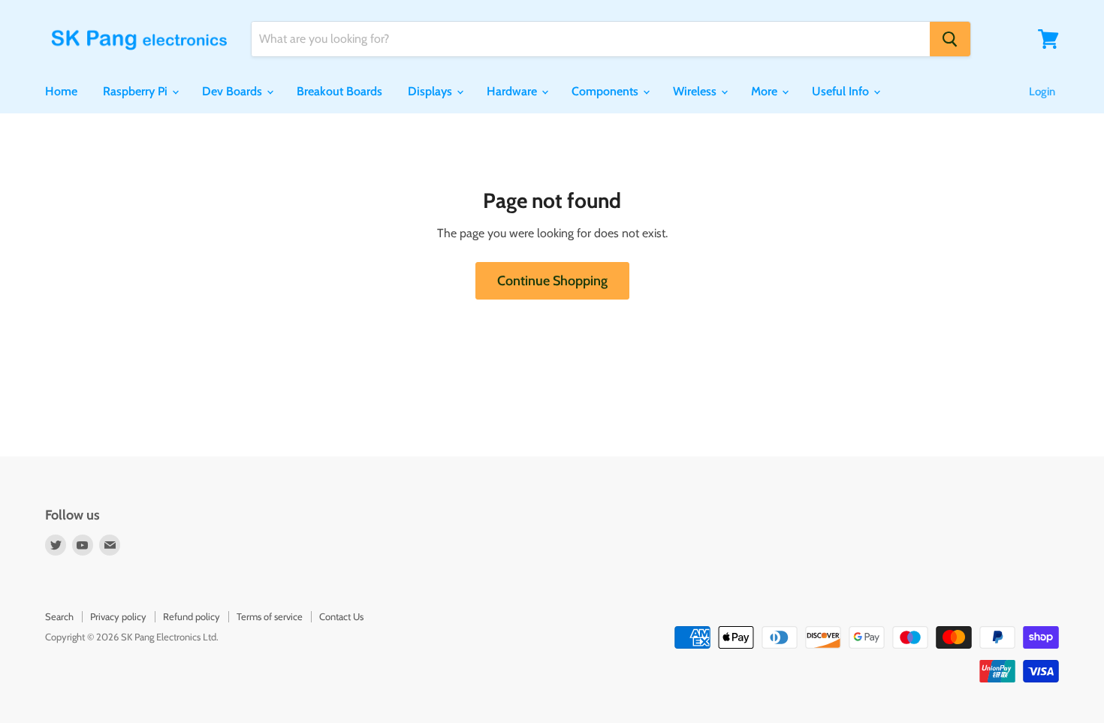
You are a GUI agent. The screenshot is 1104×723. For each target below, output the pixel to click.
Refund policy (191, 616)
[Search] (950, 39)
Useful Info (842, 91)
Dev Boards (233, 91)
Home (61, 91)
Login (1042, 91)
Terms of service (270, 616)
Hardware (513, 91)
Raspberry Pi (136, 91)
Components (606, 91)
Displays (431, 91)
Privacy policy (118, 616)
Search (59, 616)
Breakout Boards (339, 91)
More (765, 91)
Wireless (696, 91)
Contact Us (341, 616)
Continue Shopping (552, 281)
